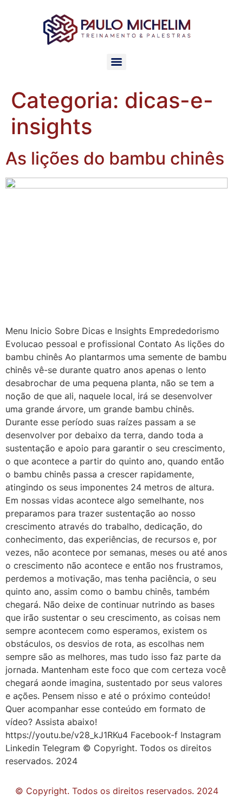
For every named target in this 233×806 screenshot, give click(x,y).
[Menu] (116, 62)
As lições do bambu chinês (114, 158)
